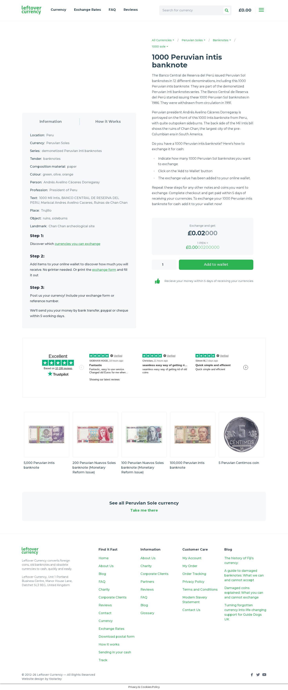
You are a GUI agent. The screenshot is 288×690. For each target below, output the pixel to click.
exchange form (104, 270)
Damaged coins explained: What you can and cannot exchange (243, 592)
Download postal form (117, 636)
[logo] (31, 10)
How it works (109, 644)
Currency (58, 10)
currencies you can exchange (77, 244)
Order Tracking (194, 574)
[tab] (50, 121)
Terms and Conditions (200, 589)
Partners (147, 582)
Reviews (131, 10)
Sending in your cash (115, 652)
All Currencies (162, 40)
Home (104, 558)
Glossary (147, 613)
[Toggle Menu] (261, 10)
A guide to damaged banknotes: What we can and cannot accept (244, 575)
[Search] (226, 10)
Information (51, 121)
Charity (104, 589)
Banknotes (221, 40)
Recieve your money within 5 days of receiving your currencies (208, 281)
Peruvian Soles (193, 40)
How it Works (108, 121)
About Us (106, 566)
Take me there (144, 510)
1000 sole (159, 46)
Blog (102, 574)
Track (103, 660)
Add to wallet (216, 264)
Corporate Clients (113, 597)
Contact (105, 613)
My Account (191, 558)
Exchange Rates (87, 10)
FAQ (112, 10)
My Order (189, 566)
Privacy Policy (193, 582)
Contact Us (191, 610)
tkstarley (55, 679)
